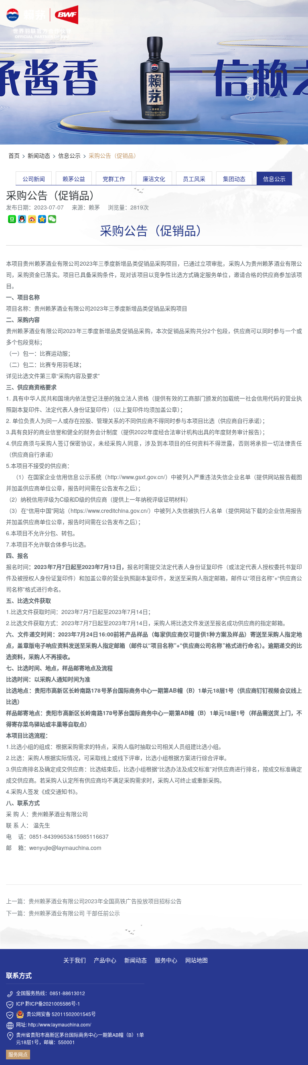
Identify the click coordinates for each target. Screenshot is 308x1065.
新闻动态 (39, 155)
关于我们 (74, 960)
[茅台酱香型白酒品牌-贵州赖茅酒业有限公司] (42, 21)
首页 (14, 155)
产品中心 (105, 960)
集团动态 (234, 179)
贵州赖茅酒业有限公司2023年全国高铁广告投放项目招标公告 (105, 901)
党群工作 (114, 179)
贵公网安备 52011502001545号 (61, 1013)
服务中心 (166, 960)
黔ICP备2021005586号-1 (52, 1003)
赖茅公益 (74, 179)
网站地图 (196, 960)
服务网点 (18, 1054)
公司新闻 (33, 179)
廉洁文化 (154, 179)
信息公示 (69, 155)
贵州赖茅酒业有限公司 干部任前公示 (74, 913)
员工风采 (194, 179)
